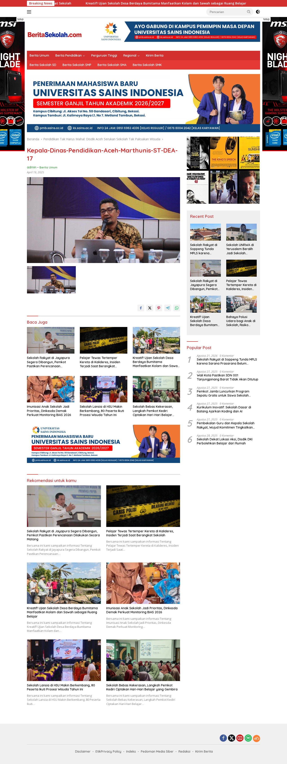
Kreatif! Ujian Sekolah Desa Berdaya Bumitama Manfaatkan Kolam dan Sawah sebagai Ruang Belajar (121, 3)
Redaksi (184, 751)
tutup (20, 19)
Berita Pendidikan (68, 55)
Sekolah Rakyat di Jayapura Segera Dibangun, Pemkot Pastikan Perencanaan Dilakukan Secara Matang (48, 362)
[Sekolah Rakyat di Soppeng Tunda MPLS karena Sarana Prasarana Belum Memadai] (205, 232)
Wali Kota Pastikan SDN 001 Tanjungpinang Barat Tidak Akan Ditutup (227, 377)
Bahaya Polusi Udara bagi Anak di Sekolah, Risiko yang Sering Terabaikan (240, 321)
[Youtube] (240, 738)
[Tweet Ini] (149, 308)
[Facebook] (223, 738)
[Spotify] (248, 738)
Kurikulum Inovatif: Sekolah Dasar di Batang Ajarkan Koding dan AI (224, 409)
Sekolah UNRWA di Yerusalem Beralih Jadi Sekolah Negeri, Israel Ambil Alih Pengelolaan (240, 249)
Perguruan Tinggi (104, 55)
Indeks (131, 751)
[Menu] (30, 12)
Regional (129, 55)
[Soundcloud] (256, 738)
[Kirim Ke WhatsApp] (176, 308)
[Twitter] (231, 738)
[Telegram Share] (167, 308)
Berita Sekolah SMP (77, 65)
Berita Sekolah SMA (112, 65)
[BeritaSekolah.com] (55, 33)
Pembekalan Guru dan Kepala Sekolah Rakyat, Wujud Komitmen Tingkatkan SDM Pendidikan (225, 425)
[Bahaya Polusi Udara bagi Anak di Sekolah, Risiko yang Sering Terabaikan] (241, 304)
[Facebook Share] (140, 308)
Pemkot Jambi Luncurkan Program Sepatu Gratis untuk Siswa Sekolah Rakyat (223, 393)
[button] (248, 11)
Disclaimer (83, 751)
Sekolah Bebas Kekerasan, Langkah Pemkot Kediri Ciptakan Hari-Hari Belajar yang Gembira (153, 411)
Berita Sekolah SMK (147, 65)
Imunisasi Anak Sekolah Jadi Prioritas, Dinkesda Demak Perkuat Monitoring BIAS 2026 (49, 411)
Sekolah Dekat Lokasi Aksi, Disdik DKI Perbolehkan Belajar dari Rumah (224, 441)
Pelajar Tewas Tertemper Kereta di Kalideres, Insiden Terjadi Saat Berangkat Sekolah (100, 362)
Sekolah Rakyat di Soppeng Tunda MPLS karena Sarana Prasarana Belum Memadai (204, 249)
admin (31, 167)
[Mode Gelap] (258, 12)
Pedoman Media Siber (157, 751)
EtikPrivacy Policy (108, 751)
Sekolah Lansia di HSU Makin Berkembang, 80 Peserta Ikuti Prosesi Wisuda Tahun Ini (102, 411)
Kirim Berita (154, 55)
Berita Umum (39, 55)
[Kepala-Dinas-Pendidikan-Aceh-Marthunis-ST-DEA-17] (51, 279)
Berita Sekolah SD (43, 65)
